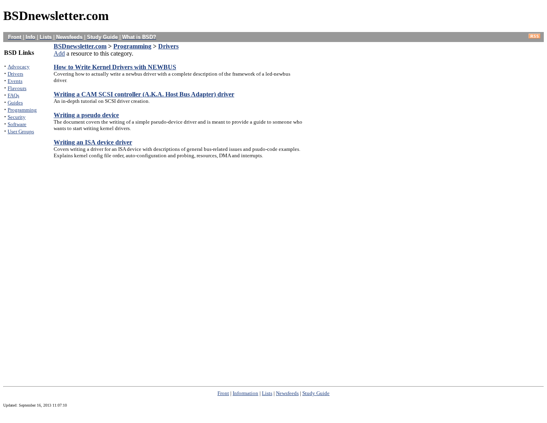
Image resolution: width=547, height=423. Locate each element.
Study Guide (316, 393)
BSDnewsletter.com (80, 46)
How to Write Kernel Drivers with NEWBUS (115, 67)
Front (223, 393)
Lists (267, 393)
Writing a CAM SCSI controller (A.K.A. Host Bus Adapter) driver (144, 94)
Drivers (168, 46)
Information (245, 393)
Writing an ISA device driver (93, 142)
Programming (132, 46)
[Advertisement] (28, 262)
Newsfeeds (287, 393)
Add (59, 53)
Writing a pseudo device (86, 115)
